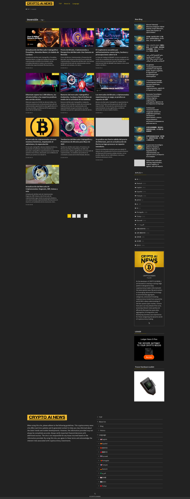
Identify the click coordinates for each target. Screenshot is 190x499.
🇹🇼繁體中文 (103, 452)
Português (142, 212)
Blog (101, 426)
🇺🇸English (103, 439)
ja (139, 204)
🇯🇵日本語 (103, 477)
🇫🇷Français (104, 465)
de (139, 179)
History (102, 430)
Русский (141, 220)
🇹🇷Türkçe (103, 486)
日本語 (140, 237)
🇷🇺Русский (104, 456)
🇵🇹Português (104, 460)
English (141, 187)
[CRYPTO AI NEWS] (40, 4)
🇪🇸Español (103, 443)
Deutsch (141, 183)
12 (85, 216)
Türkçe (141, 216)
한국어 (140, 245)
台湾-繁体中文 (143, 233)
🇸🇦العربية (103, 473)
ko (139, 208)
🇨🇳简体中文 (103, 448)
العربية (140, 225)
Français (141, 196)
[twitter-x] (149, 323)
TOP (100, 417)
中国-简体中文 (143, 229)
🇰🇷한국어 (103, 482)
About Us (102, 421)
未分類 (140, 241)
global (140, 200)
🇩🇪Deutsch (103, 469)
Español (141, 192)
